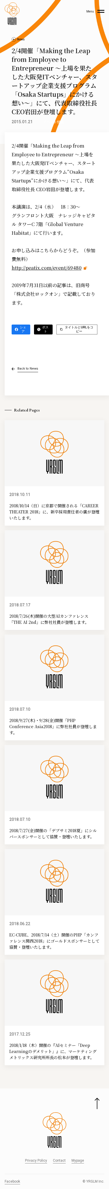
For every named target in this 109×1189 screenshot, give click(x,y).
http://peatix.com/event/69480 (46, 267)
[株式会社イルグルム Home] (12, 13)
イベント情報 (53, 122)
